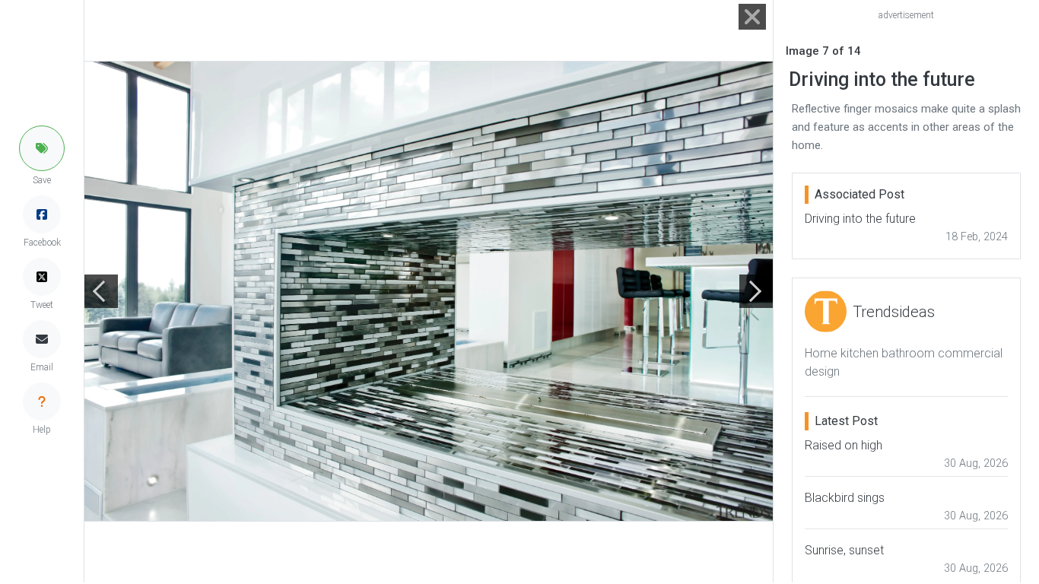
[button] (42, 148)
